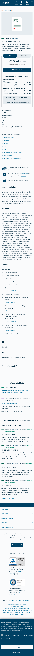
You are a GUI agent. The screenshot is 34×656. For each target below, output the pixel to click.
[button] (21, 3)
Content (5, 143)
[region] (17, 631)
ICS (4, 146)
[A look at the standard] (17, 22)
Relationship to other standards (12, 158)
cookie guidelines (17, 630)
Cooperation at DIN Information (12, 152)
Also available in (8, 155)
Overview (6, 140)
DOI (4, 149)
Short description (8, 137)
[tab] (17, 373)
